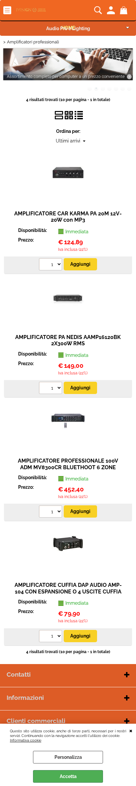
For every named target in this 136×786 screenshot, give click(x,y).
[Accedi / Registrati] (112, 10)
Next (128, 69)
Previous (7, 69)
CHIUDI (131, 730)
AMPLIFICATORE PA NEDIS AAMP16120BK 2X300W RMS (68, 340)
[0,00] (124, 10)
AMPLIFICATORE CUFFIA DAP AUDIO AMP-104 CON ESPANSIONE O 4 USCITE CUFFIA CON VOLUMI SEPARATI (68, 591)
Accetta (68, 776)
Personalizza (68, 757)
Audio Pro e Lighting (68, 28)
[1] (51, 265)
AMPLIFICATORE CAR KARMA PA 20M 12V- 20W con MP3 (68, 216)
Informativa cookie (25, 740)
